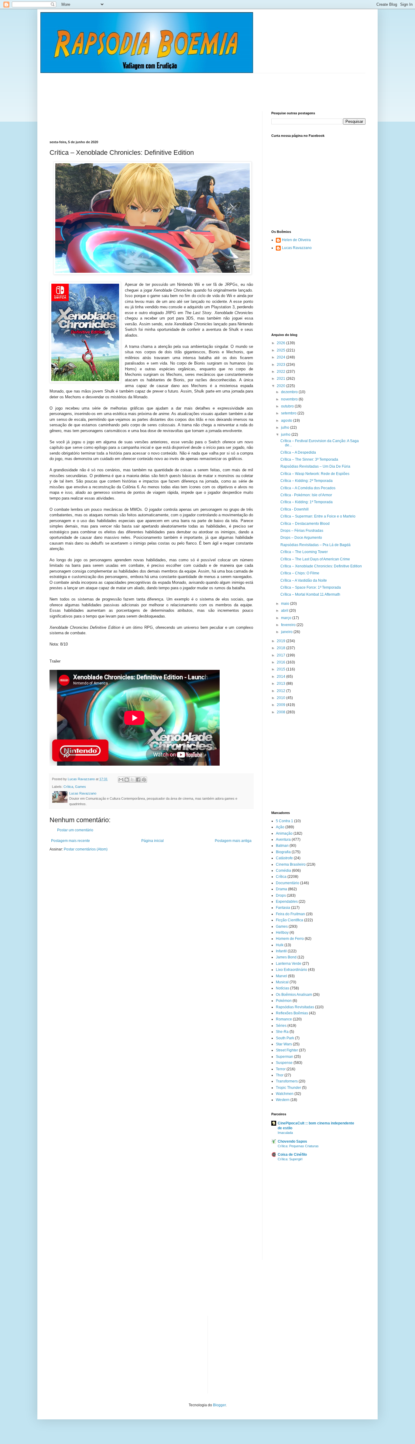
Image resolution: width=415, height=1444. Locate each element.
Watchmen (284, 1094)
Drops (281, 895)
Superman (284, 1056)
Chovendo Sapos (292, 1141)
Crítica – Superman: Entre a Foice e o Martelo (317, 516)
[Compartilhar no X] (132, 780)
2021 (281, 378)
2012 (281, 691)
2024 (281, 357)
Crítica (68, 786)
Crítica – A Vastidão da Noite (303, 580)
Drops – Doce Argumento (301, 537)
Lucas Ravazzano (297, 248)
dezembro (290, 392)
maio (285, 603)
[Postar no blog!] (127, 780)
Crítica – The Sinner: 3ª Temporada (309, 459)
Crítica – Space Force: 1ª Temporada (310, 587)
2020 (281, 386)
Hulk (279, 945)
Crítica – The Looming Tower (304, 552)
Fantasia (283, 908)
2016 (281, 662)
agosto (287, 420)
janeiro (287, 632)
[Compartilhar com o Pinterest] (144, 780)
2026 (281, 343)
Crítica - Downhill (294, 509)
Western (283, 1100)
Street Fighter (287, 1050)
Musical (282, 982)
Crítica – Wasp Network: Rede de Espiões (314, 474)
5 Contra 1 (284, 821)
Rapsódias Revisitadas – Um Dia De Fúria (315, 466)
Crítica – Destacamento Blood (305, 523)
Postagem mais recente (70, 841)
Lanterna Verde (288, 963)
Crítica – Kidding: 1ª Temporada (306, 502)
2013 (281, 683)
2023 (281, 364)
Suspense (284, 1063)
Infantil (281, 951)
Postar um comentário (75, 830)
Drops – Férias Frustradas (301, 530)
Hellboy (282, 932)
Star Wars (284, 1044)
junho (286, 434)
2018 (281, 648)
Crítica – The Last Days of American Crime (315, 559)
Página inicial (152, 841)
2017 (281, 655)
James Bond (286, 957)
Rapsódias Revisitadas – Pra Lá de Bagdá (315, 545)
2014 (281, 676)
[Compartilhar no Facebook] (138, 780)
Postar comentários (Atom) (86, 849)
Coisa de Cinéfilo (292, 1154)
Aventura (283, 839)
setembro (289, 413)
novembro (290, 399)
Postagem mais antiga (233, 841)
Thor (279, 1075)
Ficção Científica (289, 920)
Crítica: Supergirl (290, 1159)
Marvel (281, 976)
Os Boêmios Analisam (294, 994)
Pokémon (284, 1001)
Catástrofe (284, 858)
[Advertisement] (160, 87)
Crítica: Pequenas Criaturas (298, 1146)
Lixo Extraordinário (291, 970)
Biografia (283, 852)
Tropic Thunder (288, 1088)
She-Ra (282, 1032)
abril (285, 610)
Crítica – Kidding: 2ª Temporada (306, 481)
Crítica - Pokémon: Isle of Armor (306, 495)
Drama (281, 889)
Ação (280, 827)
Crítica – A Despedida (298, 452)
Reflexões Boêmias (292, 1013)
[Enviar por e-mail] (121, 780)
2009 (281, 705)
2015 (281, 669)
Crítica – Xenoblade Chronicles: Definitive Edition (321, 566)
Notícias (282, 988)
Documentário (287, 883)
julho (285, 427)
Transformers (287, 1081)
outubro (288, 406)
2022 (281, 371)
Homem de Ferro (290, 939)
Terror (281, 1069)
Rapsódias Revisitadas (295, 1007)
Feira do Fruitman (290, 914)
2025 (281, 350)
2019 (281, 641)
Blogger (219, 1405)
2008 (281, 712)
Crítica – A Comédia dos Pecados (307, 488)
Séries (281, 1025)
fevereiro (289, 625)
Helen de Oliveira (296, 240)
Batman (282, 845)
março (286, 618)
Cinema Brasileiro (291, 864)
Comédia (283, 870)
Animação (284, 833)
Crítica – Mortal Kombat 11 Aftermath (310, 594)
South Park (285, 1038)
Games (80, 786)
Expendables (287, 901)
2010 (281, 698)
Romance (284, 1019)
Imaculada (285, 1132)
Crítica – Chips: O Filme (299, 573)
